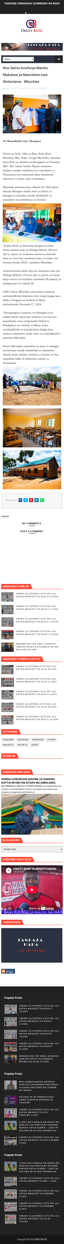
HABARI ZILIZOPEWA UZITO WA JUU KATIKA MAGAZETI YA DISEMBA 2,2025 (39, 1193)
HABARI (42, 88)
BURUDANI (23, 740)
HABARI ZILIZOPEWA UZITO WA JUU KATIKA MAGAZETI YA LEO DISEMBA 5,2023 (39, 1140)
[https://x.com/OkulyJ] (31, 10)
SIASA (35, 745)
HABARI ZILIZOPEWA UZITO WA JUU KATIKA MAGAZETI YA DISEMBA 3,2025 (39, 1206)
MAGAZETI (8, 745)
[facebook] (25, 13)
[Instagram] (37, 10)
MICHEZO (23, 745)
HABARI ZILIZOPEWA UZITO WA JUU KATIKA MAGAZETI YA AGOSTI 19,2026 (39, 1034)
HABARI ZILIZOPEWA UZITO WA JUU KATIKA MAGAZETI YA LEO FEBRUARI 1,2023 (39, 1112)
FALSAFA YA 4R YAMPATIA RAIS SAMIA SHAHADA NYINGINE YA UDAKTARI (36, 1100)
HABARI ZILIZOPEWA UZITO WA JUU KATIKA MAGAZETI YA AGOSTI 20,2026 (39, 1009)
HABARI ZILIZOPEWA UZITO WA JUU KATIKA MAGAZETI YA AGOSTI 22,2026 (39, 1046)
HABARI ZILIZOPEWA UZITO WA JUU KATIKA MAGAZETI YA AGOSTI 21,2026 (39, 1021)
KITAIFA (52, 740)
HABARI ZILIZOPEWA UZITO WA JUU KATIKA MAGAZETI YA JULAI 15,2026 (39, 1219)
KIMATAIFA (38, 740)
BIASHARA (8, 740)
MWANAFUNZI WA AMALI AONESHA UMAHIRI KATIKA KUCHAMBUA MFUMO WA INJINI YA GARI (37, 647)
